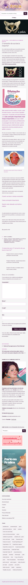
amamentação (13, 526)
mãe (12, 557)
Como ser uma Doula (7, 531)
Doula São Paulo (15, 549)
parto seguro (13, 562)
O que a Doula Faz (19, 557)
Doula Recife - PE (7, 544)
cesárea (19, 529)
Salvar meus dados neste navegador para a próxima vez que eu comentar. (14, 324)
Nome (4, 301)
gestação (5, 554)
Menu (14, 17)
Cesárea (4, 504)
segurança (18, 567)
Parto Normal (8, 236)
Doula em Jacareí (7, 541)
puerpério (11, 564)
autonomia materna (7, 529)
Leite (23, 554)
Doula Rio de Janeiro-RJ (8, 547)
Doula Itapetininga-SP (15, 238)
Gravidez (4, 510)
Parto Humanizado (11, 559)
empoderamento (18, 552)
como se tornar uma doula (9, 534)
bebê (15, 529)
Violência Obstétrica (17, 569)
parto (4, 559)
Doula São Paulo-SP (7, 552)
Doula (6, 238)
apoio (20, 526)
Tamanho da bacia (9, 242)
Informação (17, 554)
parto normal (6, 562)
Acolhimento (6, 526)
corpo (17, 534)
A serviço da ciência (6, 499)
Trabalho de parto (7, 569)
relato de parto (6, 567)
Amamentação (5, 502)
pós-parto (17, 564)
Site (3, 315)
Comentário (5, 282)
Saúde (12, 567)
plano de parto (21, 562)
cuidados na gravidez (8, 536)
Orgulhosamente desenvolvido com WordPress (13, 581)
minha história (6, 557)
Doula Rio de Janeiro (17, 544)
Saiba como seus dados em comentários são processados (13, 334)
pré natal (5, 564)
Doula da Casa (19, 539)
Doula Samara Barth (20, 547)
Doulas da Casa (6, 549)
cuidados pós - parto (19, 536)
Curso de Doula (6, 539)
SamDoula (13, 419)
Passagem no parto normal (12, 241)
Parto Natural (20, 559)
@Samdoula (10, 413)
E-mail (4, 308)
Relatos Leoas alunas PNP (8, 518)
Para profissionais (6, 512)
